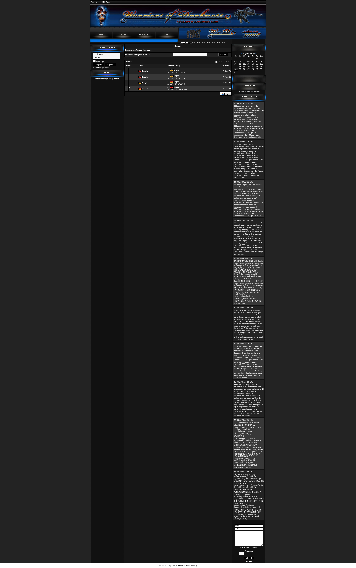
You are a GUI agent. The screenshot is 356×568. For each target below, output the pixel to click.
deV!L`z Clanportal (167, 565)
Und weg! (194, 42)
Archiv (249, 561)
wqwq (176, 70)
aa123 (145, 89)
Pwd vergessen (102, 68)
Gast (108, 2)
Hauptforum (130, 50)
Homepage (148, 50)
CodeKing (192, 565)
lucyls (145, 71)
